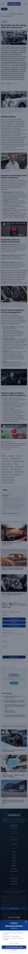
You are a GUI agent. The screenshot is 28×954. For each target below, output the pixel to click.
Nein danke (14, 950)
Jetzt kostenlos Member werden (14, 947)
